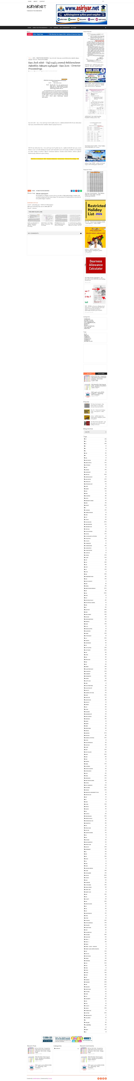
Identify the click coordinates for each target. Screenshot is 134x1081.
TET (86, 951)
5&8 (86, 453)
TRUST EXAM (88, 989)
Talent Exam (88, 927)
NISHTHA (87, 761)
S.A (86, 861)
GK (86, 645)
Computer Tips (88, 550)
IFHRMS (87, 340)
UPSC (86, 1003)
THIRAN (86, 958)
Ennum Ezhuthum (89, 619)
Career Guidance (89, 512)
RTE (86, 854)
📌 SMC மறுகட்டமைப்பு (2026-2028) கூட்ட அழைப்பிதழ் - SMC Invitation (71, 34)
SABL (86, 863)
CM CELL (87, 533)
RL (85, 851)
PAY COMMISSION (89, 322)
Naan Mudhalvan (89, 742)
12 (85, 443)
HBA (86, 657)
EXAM (86, 623)
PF (85, 799)
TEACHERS (87, 934)
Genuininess (87, 338)
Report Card (88, 844)
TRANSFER (87, 982)
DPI (86, 590)
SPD (86, 901)
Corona (87, 555)
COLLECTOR (87, 538)
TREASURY (87, 986)
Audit (86, 486)
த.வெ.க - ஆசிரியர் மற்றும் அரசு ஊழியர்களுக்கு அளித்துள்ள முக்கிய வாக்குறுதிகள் (93, 250)
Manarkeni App (88, 714)
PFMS (86, 801)
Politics (87, 813)
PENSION (87, 790)
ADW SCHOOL (88, 460)
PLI (86, 811)
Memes (86, 723)
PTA (86, 825)
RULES (86, 323)
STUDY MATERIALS (89, 922)
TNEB (86, 967)
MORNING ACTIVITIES (89, 737)
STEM (86, 915)
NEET (86, 749)
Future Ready (88, 635)
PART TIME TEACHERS (89, 780)
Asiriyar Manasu (88, 476)
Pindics (87, 806)
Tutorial (87, 991)
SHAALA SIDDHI (88, 887)
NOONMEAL (87, 766)
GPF (86, 652)
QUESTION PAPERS (89, 832)
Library (87, 704)
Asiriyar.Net (36, 7)
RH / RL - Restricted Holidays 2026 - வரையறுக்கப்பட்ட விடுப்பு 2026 (95, 222)
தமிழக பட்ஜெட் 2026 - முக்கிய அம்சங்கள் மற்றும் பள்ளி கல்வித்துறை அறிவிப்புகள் (95, 163)
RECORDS (87, 839)
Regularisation (88, 842)
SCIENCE (87, 877)
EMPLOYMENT (88, 614)
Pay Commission (65, 27)
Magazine (87, 711)
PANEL (86, 775)
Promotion (87, 823)
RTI (86, 856)
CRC (86, 564)
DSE (86, 593)
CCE (86, 517)
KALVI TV (87, 690)
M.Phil (86, 709)
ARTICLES (87, 474)
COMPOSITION (88, 548)
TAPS (86, 929)
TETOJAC (87, 953)
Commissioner (88, 545)
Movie (86, 740)
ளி (85, 1031)
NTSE (86, 773)
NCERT (86, 747)
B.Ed (86, 491)
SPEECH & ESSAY (88, 903)
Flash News (87, 631)
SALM (86, 865)
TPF (86, 977)
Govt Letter (88, 647)
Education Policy (89, 600)
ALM (86, 467)
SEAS (86, 880)
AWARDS (87, 488)
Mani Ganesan (88, 716)
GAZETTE (87, 337)
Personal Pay (88, 794)
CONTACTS (87, 552)
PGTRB (86, 804)
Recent (89, 373)
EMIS (86, 335)
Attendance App (88, 484)
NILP (86, 759)
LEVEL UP (87, 702)
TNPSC (86, 970)
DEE (34, 58)
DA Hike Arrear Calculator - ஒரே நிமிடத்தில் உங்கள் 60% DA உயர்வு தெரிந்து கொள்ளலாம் (95, 279)
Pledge (87, 808)
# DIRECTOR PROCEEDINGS (42, 190)
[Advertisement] (55, 47)
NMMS (86, 763)
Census (56, 27)
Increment (87, 673)
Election (87, 609)
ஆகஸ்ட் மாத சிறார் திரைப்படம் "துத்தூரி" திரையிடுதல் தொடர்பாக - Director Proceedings (33, 224)
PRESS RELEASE (88, 816)
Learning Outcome (89, 692)
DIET (86, 583)
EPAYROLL (87, 621)
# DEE (33, 190)
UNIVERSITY (87, 998)
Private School (88, 818)
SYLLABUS (87, 925)
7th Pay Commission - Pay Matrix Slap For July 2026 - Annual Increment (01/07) (94, 195)
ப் (85, 1020)
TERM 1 (86, 944)
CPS (86, 562)
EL (85, 334)
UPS (86, 1001)
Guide (86, 654)
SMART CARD (88, 889)
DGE (86, 578)
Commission (88, 543)
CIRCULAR (87, 529)
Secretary (87, 882)
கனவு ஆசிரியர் (87, 1017)
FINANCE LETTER (88, 628)
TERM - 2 (87, 939)
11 (85, 441)
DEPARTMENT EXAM (89, 576)
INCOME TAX (88, 320)
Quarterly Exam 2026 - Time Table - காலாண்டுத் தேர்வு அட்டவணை (95, 146)
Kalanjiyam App (88, 688)
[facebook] (103, 1)
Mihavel (87, 730)
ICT (86, 664)
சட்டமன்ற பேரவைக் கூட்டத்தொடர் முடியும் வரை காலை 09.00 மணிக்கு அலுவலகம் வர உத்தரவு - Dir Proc (75, 224)
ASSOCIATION (88, 479)
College (87, 540)
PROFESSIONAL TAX (89, 820)
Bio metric (87, 495)
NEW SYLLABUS (88, 752)
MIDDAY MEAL (88, 728)
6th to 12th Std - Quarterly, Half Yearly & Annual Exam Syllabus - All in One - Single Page (98, 378)
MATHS (86, 721)
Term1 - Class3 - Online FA (91, 946)
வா (85, 1027)
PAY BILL (87, 782)
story (86, 918)
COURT (86, 557)
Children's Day (88, 526)
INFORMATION (88, 676)
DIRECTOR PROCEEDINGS (42, 58)
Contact (42, 1)
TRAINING (87, 979)
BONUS (86, 498)
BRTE (86, 502)
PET (86, 797)
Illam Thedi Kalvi (89, 669)
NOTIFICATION (88, 771)
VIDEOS (86, 1008)
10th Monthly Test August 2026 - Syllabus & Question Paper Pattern (98, 386)
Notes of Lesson (89, 768)
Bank (86, 493)
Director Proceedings (40, 27)
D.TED (86, 571)
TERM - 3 (87, 941)
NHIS (86, 756)
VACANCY (87, 1005)
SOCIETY (87, 899)
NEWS (86, 754)
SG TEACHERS (88, 884)
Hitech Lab (87, 659)
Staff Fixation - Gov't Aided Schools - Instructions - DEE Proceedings (47, 224)
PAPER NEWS (87, 778)
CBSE (86, 514)
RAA (86, 837)
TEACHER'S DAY (88, 932)
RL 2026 (73, 27)
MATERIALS (87, 718)
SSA (86, 908)
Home (29, 1)
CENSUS (87, 519)
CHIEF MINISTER (88, 524)
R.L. (86, 835)
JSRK (86, 683)
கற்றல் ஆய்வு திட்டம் (88, 1015)
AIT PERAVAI (87, 465)
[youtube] (106, 1078)
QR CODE (87, 830)
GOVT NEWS (87, 650)
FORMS (87, 319)
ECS (86, 597)
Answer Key (88, 472)
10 (85, 438)
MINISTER (87, 733)
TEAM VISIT (87, 937)
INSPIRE (87, 678)
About (35, 1)
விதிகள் (87, 328)
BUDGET (87, 505)
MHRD (86, 725)
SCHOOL (87, 875)
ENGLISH (87, 616)
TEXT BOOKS (88, 956)
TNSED (86, 972)
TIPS (86, 963)
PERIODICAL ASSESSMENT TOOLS (92, 792)
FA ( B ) (86, 626)
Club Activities (88, 531)
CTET (86, 567)
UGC (86, 996)
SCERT (86, 870)
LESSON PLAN (88, 699)
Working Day (88, 1010)
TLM (86, 965)
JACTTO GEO (88, 680)
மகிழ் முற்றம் (87, 327)
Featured (101, 373)
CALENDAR (87, 510)
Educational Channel (90, 602)
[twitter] (98, 1078)
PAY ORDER (87, 787)
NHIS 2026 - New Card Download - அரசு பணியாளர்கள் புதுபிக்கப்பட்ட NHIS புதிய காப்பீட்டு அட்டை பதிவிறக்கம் (95, 85)
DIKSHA (86, 586)
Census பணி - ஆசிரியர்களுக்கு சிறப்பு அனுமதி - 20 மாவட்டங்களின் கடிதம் (94, 65)
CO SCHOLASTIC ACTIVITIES (91, 536)
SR (85, 906)
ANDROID (87, 469)
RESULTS (87, 846)
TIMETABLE (87, 960)
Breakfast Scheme (89, 500)
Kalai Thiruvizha (89, 321)
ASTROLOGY (87, 481)
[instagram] (103, 1078)
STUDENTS (87, 920)
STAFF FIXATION (89, 326)
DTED (86, 595)
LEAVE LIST (87, 697)
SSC (86, 910)
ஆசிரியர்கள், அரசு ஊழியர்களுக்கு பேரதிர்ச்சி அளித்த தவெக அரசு (93, 117)
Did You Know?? (88, 581)
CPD (86, 559)
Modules (87, 735)
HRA (86, 661)
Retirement (88, 849)
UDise (86, 993)
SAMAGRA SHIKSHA (89, 868)
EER (86, 605)
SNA (86, 325)
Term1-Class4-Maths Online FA (92, 948)
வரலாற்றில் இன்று (88, 1024)
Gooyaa (50, 1078)
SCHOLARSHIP (88, 873)
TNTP (86, 975)
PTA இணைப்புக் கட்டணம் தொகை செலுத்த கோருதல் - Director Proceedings (60, 224)
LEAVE (86, 695)
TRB (86, 984)
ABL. (86, 457)
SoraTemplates (36, 1078)
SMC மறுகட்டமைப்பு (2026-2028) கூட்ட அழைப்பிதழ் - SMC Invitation (97, 394)
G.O (51, 27)
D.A (86, 569)
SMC (86, 894)
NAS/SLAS (87, 744)
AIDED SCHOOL (88, 462)
